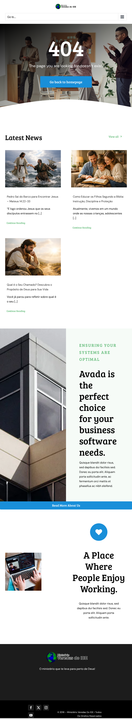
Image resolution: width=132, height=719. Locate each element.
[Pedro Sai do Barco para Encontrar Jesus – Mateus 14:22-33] (33, 168)
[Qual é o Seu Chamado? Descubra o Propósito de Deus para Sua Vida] (33, 256)
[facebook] (31, 708)
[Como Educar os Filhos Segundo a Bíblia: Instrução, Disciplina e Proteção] (99, 168)
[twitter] (38, 708)
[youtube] (31, 715)
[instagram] (46, 708)
